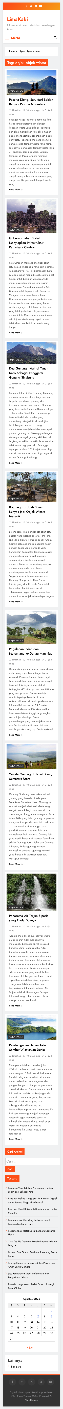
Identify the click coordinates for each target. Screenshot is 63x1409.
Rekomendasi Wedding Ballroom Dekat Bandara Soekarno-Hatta (29, 1222)
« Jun (30, 1347)
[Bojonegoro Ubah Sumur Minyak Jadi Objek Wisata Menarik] (31, 487)
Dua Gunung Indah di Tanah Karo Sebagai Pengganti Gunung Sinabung (28, 373)
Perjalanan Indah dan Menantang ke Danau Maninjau (30, 651)
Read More (14, 189)
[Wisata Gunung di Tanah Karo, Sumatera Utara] (31, 756)
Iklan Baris (16, 1367)
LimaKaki (17, 19)
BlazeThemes (31, 1400)
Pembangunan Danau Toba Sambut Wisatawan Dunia (27, 1047)
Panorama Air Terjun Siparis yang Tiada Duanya (28, 918)
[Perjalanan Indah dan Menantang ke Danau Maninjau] (31, 627)
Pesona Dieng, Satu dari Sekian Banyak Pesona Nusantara (31, 101)
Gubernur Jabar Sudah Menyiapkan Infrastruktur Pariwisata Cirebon (26, 243)
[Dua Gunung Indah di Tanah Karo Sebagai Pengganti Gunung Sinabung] (31, 353)
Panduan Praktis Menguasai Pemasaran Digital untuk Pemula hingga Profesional (32, 1200)
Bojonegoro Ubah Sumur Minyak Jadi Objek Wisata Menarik (27, 511)
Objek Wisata (16, 91)
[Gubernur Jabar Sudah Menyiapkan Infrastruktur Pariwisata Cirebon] (31, 216)
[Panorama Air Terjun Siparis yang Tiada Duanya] (31, 892)
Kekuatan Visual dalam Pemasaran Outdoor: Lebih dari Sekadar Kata (31, 1190)
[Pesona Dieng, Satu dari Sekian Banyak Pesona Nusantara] (31, 82)
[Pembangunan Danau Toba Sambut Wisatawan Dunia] (31, 1027)
